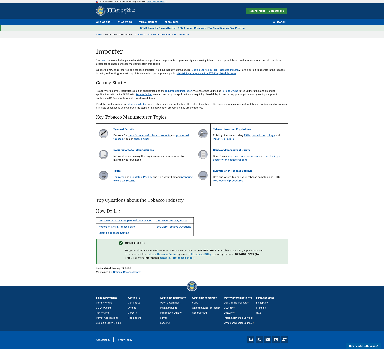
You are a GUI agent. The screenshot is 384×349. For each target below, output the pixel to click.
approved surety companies (244, 156)
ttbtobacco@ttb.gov (203, 254)
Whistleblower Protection (206, 307)
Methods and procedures (228, 180)
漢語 (258, 312)
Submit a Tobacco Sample (114, 232)
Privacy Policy (124, 339)
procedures (258, 135)
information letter (136, 104)
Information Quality (171, 312)
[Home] (115, 11)
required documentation (178, 90)
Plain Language (168, 307)
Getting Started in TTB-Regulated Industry (215, 69)
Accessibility (103, 339)
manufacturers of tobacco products (149, 135)
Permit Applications (107, 317)
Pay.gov (147, 176)
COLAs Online (103, 307)
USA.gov (229, 307)
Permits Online (230, 90)
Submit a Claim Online (108, 323)
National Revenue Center (162, 254)
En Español (262, 302)
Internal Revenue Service (238, 317)
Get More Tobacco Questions (173, 226)
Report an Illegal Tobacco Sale (117, 226)
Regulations (134, 317)
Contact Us (134, 302)
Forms (163, 317)
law (103, 60)
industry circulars (223, 138)
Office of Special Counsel (238, 323)
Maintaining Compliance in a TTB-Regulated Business (206, 73)
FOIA (195, 302)
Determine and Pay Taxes (171, 220)
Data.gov (229, 312)
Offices (132, 307)
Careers (132, 312)
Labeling (165, 323)
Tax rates (118, 176)
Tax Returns (102, 312)
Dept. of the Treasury (235, 302)
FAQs (247, 135)
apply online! (141, 138)
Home (99, 34)
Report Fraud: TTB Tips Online (266, 10)
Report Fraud (199, 312)
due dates (136, 176)
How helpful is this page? (363, 346)
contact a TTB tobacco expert (177, 257)
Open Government (170, 302)
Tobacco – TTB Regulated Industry (155, 34)
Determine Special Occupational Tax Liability (125, 220)
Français (261, 307)
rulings (271, 135)
